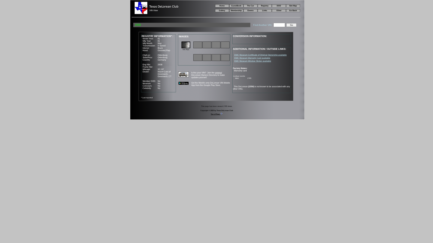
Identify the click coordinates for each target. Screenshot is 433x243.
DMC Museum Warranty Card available (252, 58)
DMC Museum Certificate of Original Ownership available (260, 55)
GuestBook (236, 6)
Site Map (293, 6)
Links (264, 10)
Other (278, 10)
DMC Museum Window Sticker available (252, 61)
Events (250, 10)
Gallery (222, 10)
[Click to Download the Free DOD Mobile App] (183, 84)
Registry (264, 6)
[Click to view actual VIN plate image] (185, 47)
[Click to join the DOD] (183, 76)
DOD (279, 6)
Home (222, 6)
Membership (236, 10)
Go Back (293, 10)
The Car (250, 6)
